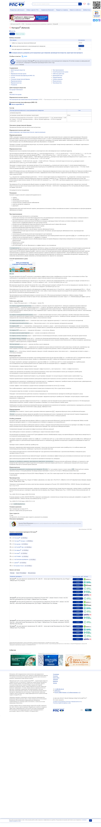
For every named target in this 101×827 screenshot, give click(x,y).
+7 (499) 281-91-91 (59, 689)
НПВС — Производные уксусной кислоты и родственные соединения (37, 24)
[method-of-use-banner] (28, 18)
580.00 (77, 632)
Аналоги (12, 34)
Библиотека (86, 10)
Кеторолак (17, 544)
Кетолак (17, 553)
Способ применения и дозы (60, 72)
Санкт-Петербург (21, 573)
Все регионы (31, 573)
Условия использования (59, 701)
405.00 (77, 588)
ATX (12, 72)
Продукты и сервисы (62, 10)
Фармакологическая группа (18, 74)
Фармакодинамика (16, 81)
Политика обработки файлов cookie (62, 703)
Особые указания (57, 79)
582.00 (77, 636)
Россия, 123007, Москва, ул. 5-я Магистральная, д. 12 (67, 692)
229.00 (77, 579)
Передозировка (57, 77)
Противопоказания (58, 70)
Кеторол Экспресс (20, 541)
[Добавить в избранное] (10, 28)
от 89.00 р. (30, 541)
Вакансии (55, 681)
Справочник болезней (47, 10)
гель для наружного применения (21, 49)
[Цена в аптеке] (87, 579)
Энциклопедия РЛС (16, 24)
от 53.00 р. (24, 538)
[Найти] (80, 4)
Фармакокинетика (16, 83)
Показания (14, 85)
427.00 (77, 592)
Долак (16, 562)
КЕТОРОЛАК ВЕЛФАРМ (21, 559)
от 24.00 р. (25, 544)
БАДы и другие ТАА (32, 10)
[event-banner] (77, 661)
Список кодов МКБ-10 (17, 104)
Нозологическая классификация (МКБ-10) (23, 75)
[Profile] (89, 4)
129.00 (77, 608)
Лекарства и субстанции (17, 10)
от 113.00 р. (28, 566)
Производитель (57, 83)
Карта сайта (56, 677)
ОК (90, 820)
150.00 (77, 614)
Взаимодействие (57, 75)
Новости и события (75, 10)
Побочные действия (58, 74)
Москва (12, 573)
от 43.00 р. (25, 550)
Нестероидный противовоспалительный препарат (44, 99)
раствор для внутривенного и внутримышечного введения (28, 46)
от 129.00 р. (28, 547)
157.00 (77, 618)
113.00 (77, 598)
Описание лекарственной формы (20, 79)
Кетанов (17, 538)
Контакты (55, 676)
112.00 (77, 602)
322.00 (77, 582)
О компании (56, 674)
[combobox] (55, 4)
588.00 (77, 639)
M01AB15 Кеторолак (15, 94)
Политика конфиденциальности (73, 701)
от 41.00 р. (32, 559)
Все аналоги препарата (16, 534)
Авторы (55, 683)
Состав (13, 77)
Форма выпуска (57, 81)
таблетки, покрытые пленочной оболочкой (24, 43)
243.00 (77, 626)
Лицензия (55, 679)
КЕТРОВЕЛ (17, 556)
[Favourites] (84, 4)
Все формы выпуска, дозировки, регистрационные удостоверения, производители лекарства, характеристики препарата (47, 53)
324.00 (77, 585)
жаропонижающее (40, 132)
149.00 (77, 611)
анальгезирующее (14, 132)
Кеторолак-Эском (19, 566)
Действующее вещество (18, 70)
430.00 (77, 595)
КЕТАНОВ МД (19, 547)
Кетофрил (17, 550)
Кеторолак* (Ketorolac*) (16, 90)
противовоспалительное (27, 132)
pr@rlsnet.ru (57, 690)
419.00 (77, 629)
